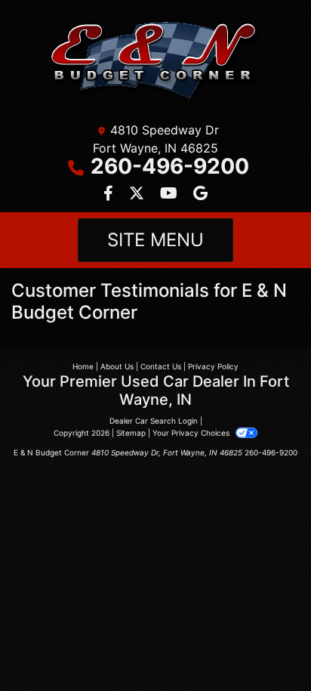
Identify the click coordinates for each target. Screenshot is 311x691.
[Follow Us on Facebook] (110, 194)
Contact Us (160, 366)
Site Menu (155, 240)
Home (83, 366)
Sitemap (131, 432)
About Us (117, 366)
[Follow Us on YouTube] (170, 194)
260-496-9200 (170, 166)
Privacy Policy (213, 366)
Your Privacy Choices (192, 432)
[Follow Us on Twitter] (138, 194)
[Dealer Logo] (156, 62)
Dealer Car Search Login (153, 420)
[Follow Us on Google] (200, 194)
